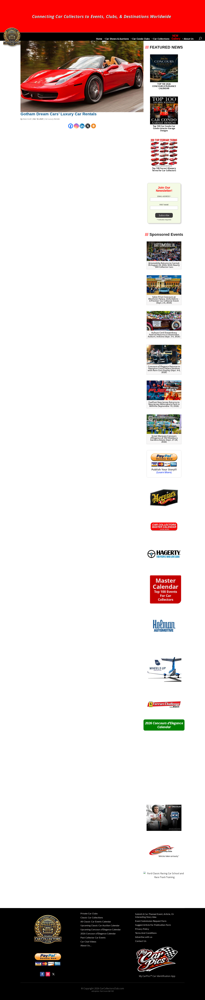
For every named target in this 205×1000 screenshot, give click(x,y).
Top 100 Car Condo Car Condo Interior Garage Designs (164, 128)
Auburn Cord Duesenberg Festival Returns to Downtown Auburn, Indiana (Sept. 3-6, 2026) (164, 334)
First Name (164, 205)
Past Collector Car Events (93, 938)
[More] (93, 126)
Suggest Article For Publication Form (153, 925)
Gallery (175, 39)
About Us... (85, 945)
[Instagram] (76, 126)
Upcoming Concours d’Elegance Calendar (100, 930)
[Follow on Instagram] (48, 974)
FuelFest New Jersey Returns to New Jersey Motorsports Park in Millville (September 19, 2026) (164, 404)
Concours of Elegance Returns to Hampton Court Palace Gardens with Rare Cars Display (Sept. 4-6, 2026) (164, 369)
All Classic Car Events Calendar (95, 922)
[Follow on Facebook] (42, 974)
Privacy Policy (142, 929)
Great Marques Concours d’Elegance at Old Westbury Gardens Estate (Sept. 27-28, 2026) (164, 439)
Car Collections (161, 39)
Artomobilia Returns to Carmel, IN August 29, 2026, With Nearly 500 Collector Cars (164, 265)
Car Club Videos (88, 942)
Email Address (164, 196)
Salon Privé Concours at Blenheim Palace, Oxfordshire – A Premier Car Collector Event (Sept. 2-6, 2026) (164, 299)
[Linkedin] (82, 126)
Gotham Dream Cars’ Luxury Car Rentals (58, 114)
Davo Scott (27, 119)
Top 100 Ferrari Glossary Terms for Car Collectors (164, 169)
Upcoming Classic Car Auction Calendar (100, 925)
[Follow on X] (53, 974)
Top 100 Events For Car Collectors (165, 590)
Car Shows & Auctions (117, 39)
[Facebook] (70, 126)
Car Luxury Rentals (52, 119)
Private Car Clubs (89, 914)
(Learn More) (164, 472)
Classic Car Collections (91, 918)
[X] (87, 126)
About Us (189, 39)
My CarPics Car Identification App (157, 976)
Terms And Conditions (146, 933)
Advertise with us (143, 937)
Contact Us (140, 941)
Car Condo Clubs (141, 39)
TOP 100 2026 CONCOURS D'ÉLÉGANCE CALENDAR (164, 86)
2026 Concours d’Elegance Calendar (164, 725)
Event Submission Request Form (150, 921)
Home (99, 39)
